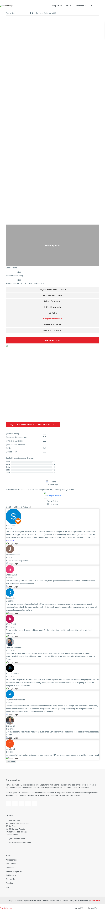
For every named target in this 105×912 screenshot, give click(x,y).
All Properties (11, 860)
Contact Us (81, 6)
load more (11, 761)
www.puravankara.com (52, 319)
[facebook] (8, 803)
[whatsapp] (34, 803)
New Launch (11, 864)
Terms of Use (79, 908)
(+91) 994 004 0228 (17, 838)
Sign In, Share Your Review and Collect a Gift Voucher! (32, 425)
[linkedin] (28, 803)
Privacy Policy (93, 908)
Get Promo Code (52, 340)
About (68, 6)
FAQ (91, 6)
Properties (57, 6)
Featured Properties (14, 871)
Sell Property (11, 875)
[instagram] (21, 803)
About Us (9, 883)
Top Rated (10, 868)
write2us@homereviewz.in (20, 842)
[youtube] (15, 803)
